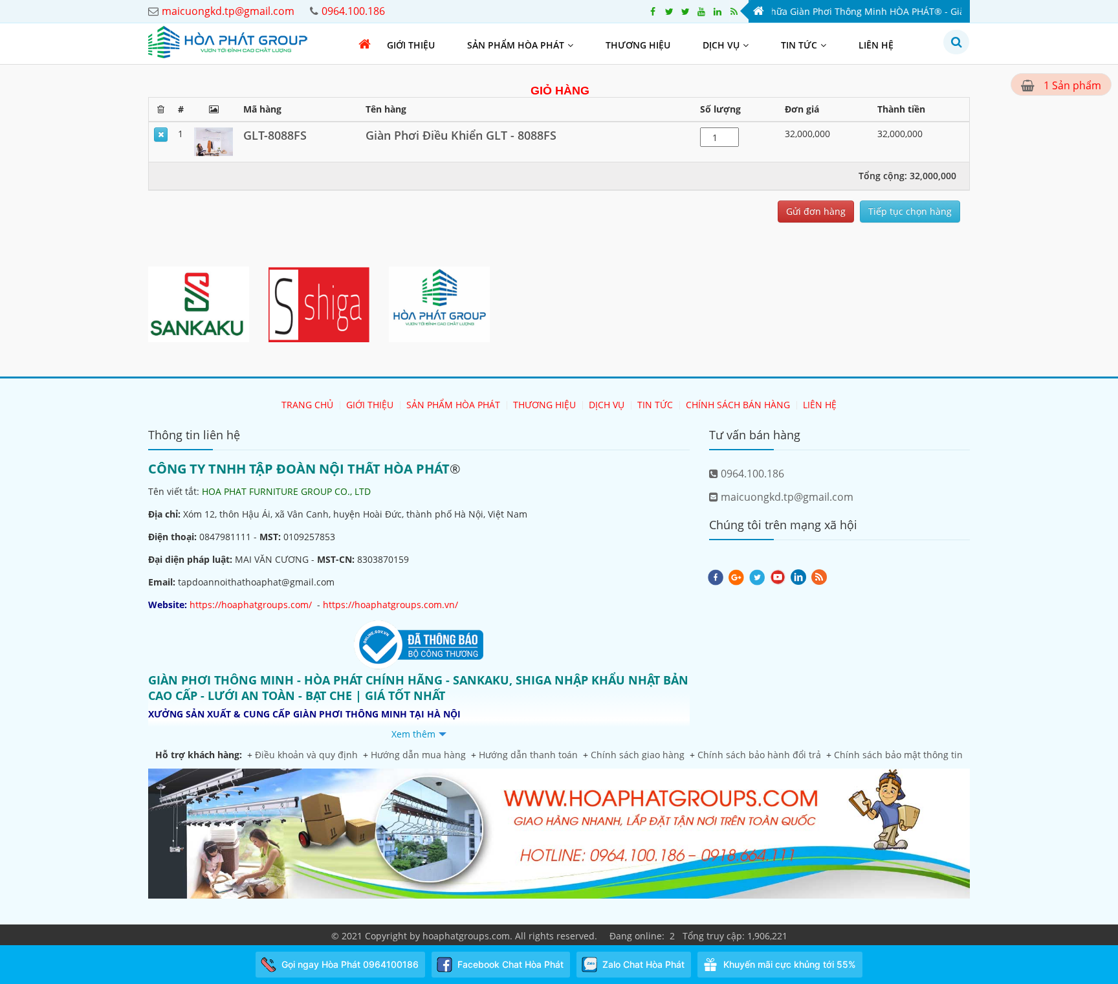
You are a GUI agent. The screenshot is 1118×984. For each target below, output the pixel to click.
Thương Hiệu (638, 45)
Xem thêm (413, 734)
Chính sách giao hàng (638, 755)
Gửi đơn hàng (816, 211)
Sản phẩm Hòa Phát (515, 45)
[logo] (227, 41)
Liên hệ (876, 45)
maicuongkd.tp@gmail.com (785, 497)
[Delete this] (161, 134)
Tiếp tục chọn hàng (910, 211)
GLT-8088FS (275, 135)
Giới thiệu (411, 45)
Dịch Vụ (721, 45)
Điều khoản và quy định (306, 755)
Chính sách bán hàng (738, 405)
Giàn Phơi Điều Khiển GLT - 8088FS (461, 135)
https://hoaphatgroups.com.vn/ (390, 604)
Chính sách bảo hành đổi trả (759, 755)
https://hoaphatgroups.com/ (251, 604)
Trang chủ (307, 405)
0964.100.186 (751, 473)
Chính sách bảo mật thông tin (898, 755)
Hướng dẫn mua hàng (418, 755)
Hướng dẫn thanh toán (528, 755)
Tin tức (799, 45)
